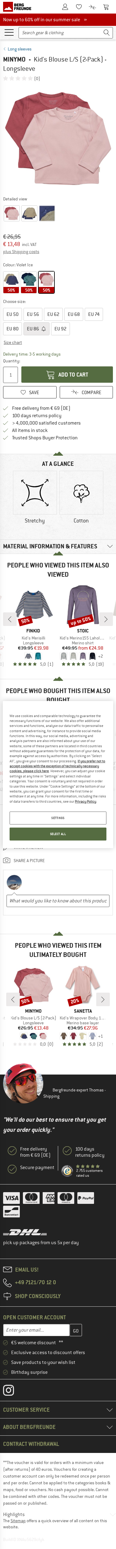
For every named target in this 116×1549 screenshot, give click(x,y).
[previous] (10, 619)
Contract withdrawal (31, 1443)
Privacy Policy (85, 801)
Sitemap (18, 1520)
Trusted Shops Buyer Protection (45, 438)
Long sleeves (20, 49)
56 (33, 314)
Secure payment (37, 1167)
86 (33, 329)
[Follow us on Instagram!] (13, 1391)
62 (53, 314)
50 (12, 314)
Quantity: (11, 361)
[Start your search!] (107, 32)
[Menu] (9, 32)
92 (60, 329)
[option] (58, 138)
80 (12, 329)
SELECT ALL (58, 834)
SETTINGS (58, 818)
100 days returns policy (37, 416)
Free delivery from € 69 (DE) (41, 408)
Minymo (14, 59)
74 (94, 314)
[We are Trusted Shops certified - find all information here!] (67, 1171)
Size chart (13, 342)
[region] (58, 774)
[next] (106, 619)
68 (74, 314)
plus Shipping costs (21, 251)
